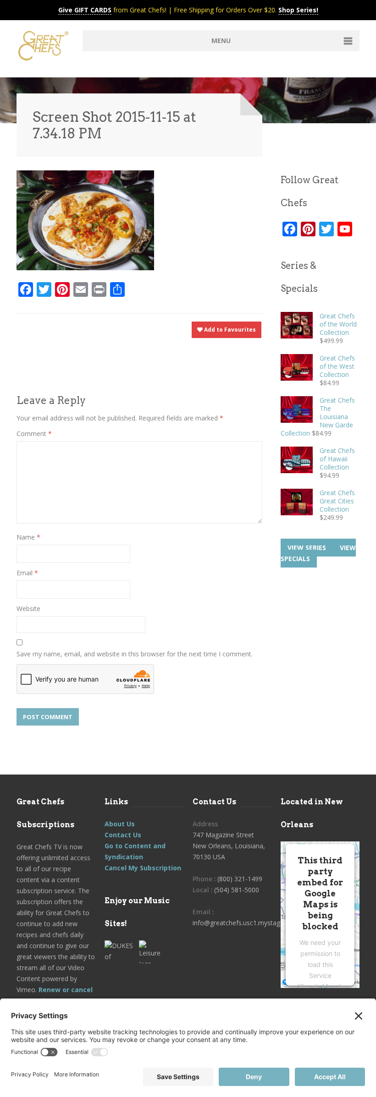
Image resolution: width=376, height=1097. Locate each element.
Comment (34, 433)
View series (307, 547)
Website (28, 608)
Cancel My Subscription (143, 867)
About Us (120, 823)
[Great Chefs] (45, 47)
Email (27, 572)
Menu (221, 40)
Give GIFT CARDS (84, 9)
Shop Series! (298, 9)
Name (28, 537)
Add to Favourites (229, 329)
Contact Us (123, 834)
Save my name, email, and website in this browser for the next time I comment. (135, 653)
